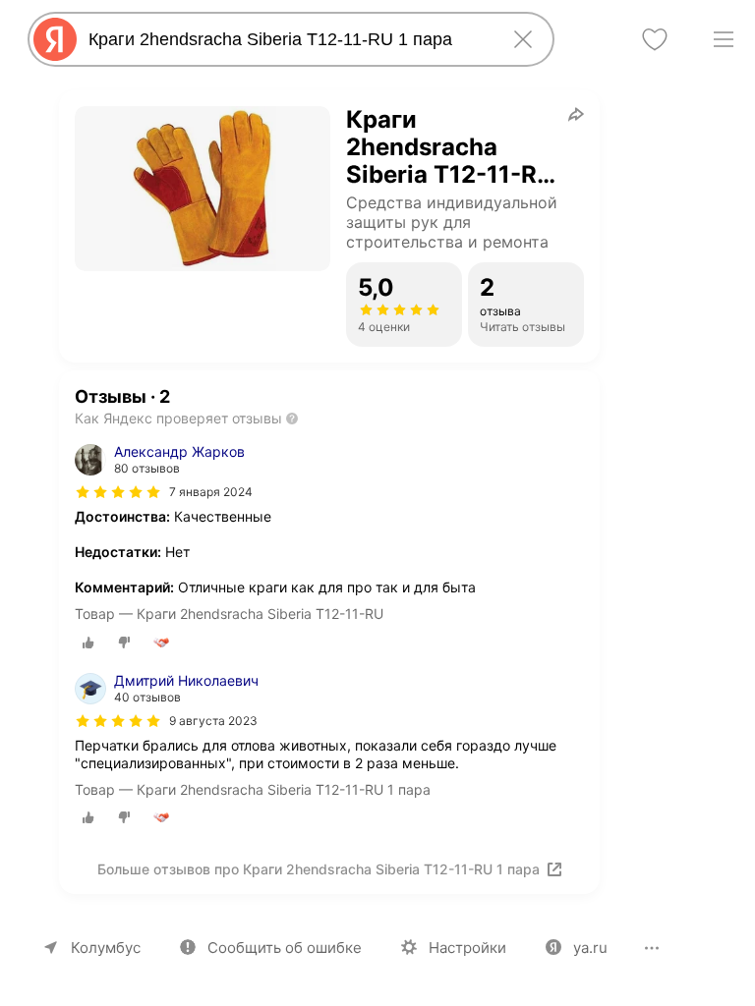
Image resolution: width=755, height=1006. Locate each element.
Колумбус (106, 947)
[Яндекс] (55, 39)
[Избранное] (654, 39)
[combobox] (287, 39)
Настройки (467, 947)
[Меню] (723, 39)
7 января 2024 (211, 491)
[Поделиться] (576, 114)
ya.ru (590, 947)
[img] (118, 492)
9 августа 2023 (213, 720)
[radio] (88, 642)
